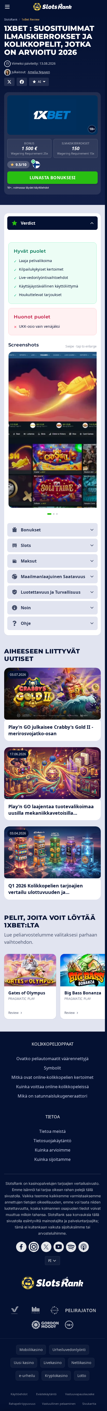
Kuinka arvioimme (52, 1150)
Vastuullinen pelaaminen (59, 1404)
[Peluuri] (54, 1310)
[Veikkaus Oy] (15, 1310)
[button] (52, 223)
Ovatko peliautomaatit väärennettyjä (52, 1058)
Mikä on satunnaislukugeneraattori (52, 1096)
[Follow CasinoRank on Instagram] (34, 1247)
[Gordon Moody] (45, 1325)
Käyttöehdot (19, 1394)
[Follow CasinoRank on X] (46, 1247)
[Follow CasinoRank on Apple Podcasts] (83, 1247)
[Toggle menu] (7, 7)
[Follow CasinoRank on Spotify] (71, 1247)
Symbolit (52, 1068)
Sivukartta (89, 1404)
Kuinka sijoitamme (52, 1159)
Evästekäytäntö (46, 1394)
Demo (46, 959)
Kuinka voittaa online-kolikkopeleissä (52, 1086)
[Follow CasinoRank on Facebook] (21, 1247)
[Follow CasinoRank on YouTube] (59, 1247)
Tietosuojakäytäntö (52, 1140)
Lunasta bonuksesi (53, 177)
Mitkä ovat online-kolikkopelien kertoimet (52, 1077)
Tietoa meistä (52, 1131)
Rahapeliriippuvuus (22, 1404)
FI (49, 1260)
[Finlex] (36, 1310)
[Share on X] (9, 82)
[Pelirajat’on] (80, 1310)
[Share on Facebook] (22, 82)
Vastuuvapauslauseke (79, 1394)
